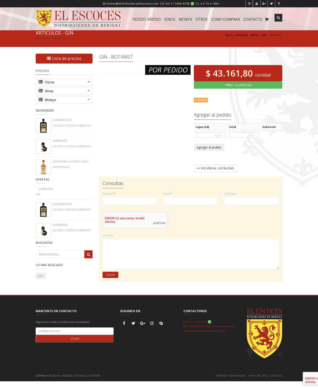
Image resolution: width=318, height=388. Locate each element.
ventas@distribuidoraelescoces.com (132, 3)
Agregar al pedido (209, 147)
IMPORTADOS (61, 167)
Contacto (252, 19)
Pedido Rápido (147, 19)
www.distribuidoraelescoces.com (204, 331)
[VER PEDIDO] (267, 18)
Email (167, 194)
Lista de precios (66, 58)
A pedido (201, 100)
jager (41, 276)
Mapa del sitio (258, 375)
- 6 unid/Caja (238, 85)
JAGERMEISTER (62, 120)
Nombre (109, 194)
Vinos (169, 19)
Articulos (242, 35)
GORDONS (46, 189)
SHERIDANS (60, 141)
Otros (202, 19)
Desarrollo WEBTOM (87, 375)
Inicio (229, 35)
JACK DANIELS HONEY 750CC (71, 161)
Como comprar (225, 19)
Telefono (230, 194)
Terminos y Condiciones (231, 375)
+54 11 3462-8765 (177, 3)
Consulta (108, 235)
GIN (263, 35)
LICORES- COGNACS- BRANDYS (72, 125)
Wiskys (185, 19)
